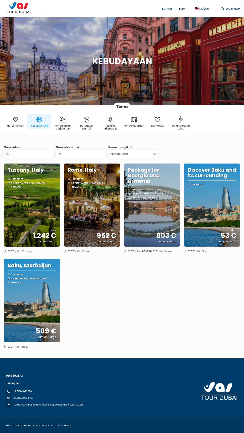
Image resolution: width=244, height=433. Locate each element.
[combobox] (81, 154)
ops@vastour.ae (23, 398)
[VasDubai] (218, 391)
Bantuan (167, 9)
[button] (133, 154)
